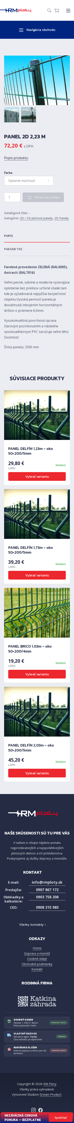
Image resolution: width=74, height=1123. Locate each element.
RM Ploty (49, 1084)
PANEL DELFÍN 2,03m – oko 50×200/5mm (31, 747)
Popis (8, 236)
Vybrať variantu (37, 476)
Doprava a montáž (37, 953)
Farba (8, 172)
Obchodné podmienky (37, 964)
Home (37, 948)
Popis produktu (16, 158)
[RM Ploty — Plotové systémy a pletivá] (17, 10)
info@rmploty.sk (47, 882)
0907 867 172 (47, 889)
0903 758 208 (47, 896)
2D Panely (61, 218)
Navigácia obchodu (40, 29)
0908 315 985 (47, 907)
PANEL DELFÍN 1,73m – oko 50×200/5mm (30, 550)
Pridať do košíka (47, 197)
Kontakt (37, 969)
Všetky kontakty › (32, 924)
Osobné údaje (37, 958)
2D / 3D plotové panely (36, 218)
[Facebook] (40, 1110)
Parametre (13, 249)
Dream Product (50, 1094)
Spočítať (60, 1117)
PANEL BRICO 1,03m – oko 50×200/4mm (30, 648)
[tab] (37, 236)
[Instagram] (33, 1110)
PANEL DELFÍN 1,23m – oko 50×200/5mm (30, 451)
